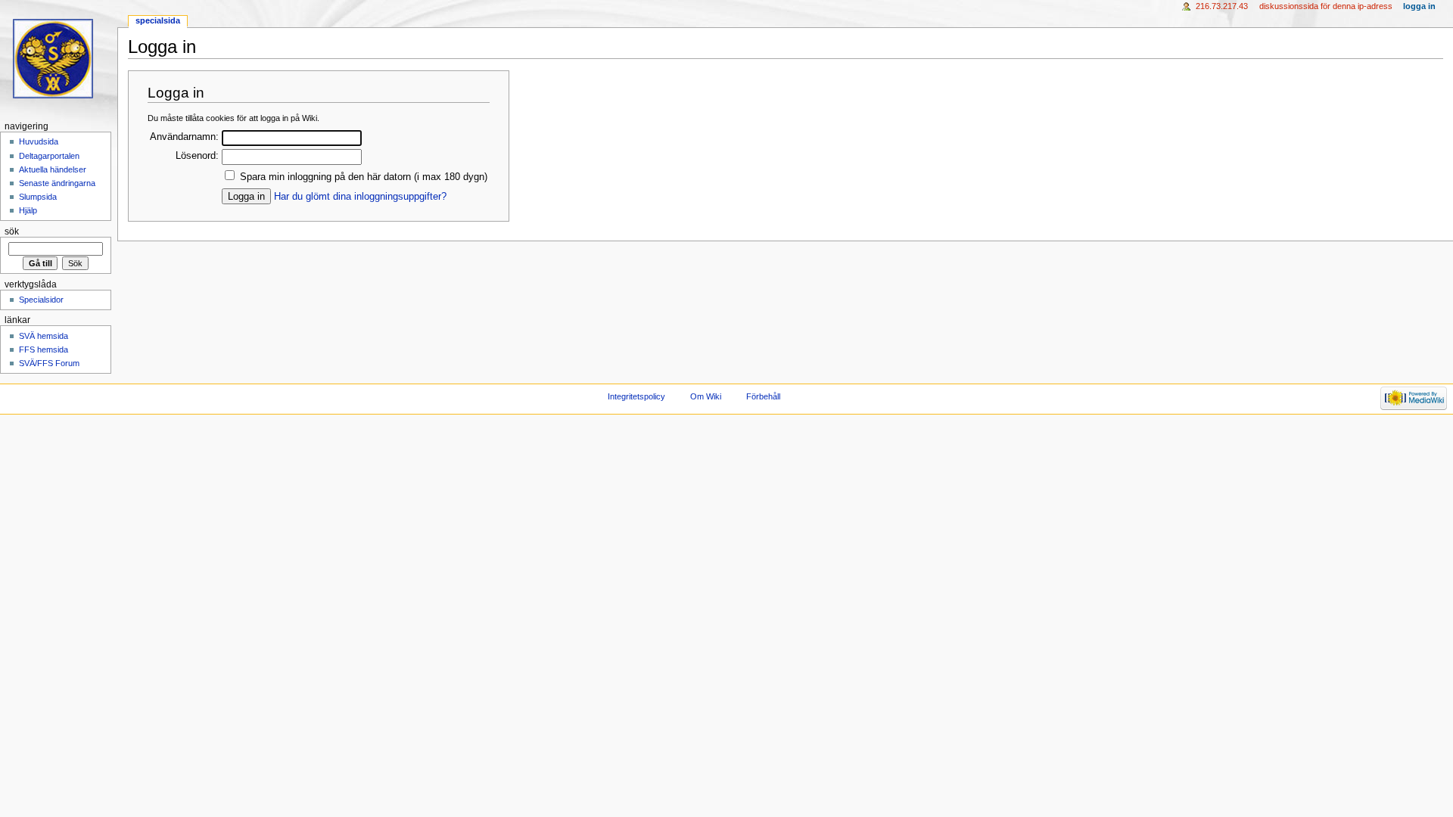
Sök (12, 231)
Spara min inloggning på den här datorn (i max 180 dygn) (363, 177)
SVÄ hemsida (43, 335)
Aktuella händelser (52, 169)
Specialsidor (41, 299)
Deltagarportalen (49, 155)
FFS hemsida (43, 349)
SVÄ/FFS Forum (49, 363)
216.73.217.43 (1222, 6)
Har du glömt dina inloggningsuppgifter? (360, 196)
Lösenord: (197, 156)
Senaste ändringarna (57, 183)
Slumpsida (38, 196)
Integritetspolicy (636, 396)
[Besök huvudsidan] (58, 58)
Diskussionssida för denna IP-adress (1325, 6)
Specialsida (157, 20)
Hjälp (28, 210)
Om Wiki (705, 396)
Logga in (1419, 6)
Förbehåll (763, 396)
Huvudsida (38, 141)
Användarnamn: (184, 137)
